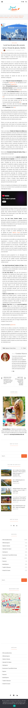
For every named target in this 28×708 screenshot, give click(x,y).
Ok (14, 705)
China (14, 348)
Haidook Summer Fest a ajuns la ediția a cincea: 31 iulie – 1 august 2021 (19, 490)
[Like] (21, 348)
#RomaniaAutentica (7, 539)
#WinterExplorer (6, 542)
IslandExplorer (5, 564)
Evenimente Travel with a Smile (9, 555)
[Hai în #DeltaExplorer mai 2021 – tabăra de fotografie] (6, 508)
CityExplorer (5, 552)
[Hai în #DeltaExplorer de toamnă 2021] (6, 482)
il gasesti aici (14, 84)
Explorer (6, 16)
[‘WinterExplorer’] (11, 603)
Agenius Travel (17, 232)
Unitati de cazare (6, 570)
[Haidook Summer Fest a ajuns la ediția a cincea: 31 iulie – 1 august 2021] (6, 491)
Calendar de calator (6, 548)
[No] (26, 703)
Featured (4, 561)
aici (18, 89)
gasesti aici (12, 324)
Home (1, 16)
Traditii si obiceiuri (6, 567)
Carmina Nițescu (11, 50)
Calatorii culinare (6, 545)
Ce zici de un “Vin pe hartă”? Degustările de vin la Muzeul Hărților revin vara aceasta (19, 498)
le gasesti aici (12, 82)
